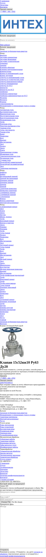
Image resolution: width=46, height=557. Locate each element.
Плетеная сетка (6, 124)
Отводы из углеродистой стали (12, 80)
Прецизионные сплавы (9, 152)
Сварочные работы (7, 441)
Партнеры (4, 469)
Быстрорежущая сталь (8, 112)
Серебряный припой (8, 195)
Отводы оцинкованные (9, 84)
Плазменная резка (7, 431)
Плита (2, 150)
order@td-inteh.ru (6, 383)
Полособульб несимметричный (12, 164)
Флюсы (3, 199)
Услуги (2, 3)
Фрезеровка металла (7, 443)
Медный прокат (6, 259)
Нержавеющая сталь (7, 120)
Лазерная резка (5, 433)
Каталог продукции (7, 47)
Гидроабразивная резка (9, 435)
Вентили (3, 55)
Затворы (3, 65)
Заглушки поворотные (8, 57)
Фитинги (3, 100)
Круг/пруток (5, 267)
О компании (4, 1)
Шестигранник (6, 142)
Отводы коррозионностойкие (11, 82)
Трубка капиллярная (8, 283)
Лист (2, 144)
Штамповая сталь (6, 154)
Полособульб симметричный (11, 162)
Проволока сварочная (8, 190)
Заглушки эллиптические (9, 61)
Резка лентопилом (7, 425)
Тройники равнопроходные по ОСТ (13, 96)
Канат (2, 134)
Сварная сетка (5, 128)
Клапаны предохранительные (11, 69)
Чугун (2, 421)
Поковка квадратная (7, 310)
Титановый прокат (7, 299)
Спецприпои (5, 197)
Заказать (3, 376)
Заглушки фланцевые (8, 59)
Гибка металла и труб (8, 445)
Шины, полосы (6, 217)
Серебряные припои (8, 193)
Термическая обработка (9, 457)
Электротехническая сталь (10, 156)
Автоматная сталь (7, 110)
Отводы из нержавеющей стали (12, 77)
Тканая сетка (5, 132)
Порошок (3, 229)
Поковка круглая (6, 308)
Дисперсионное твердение (10, 455)
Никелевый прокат (7, 279)
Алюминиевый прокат (8, 207)
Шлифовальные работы (9, 447)
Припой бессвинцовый (9, 178)
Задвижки (4, 63)
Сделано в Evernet (7, 479)
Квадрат (3, 140)
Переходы (4, 88)
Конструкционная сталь (9, 118)
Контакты (3, 7)
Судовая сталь (5, 160)
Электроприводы (6, 104)
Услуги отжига (5, 459)
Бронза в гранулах (7, 223)
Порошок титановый (8, 301)
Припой (3, 186)
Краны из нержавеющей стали (11, 73)
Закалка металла (6, 453)
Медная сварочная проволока (11, 269)
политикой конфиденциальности (12, 556)
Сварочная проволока (8, 188)
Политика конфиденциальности (12, 475)
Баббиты (3, 172)
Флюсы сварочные (7, 201)
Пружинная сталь (6, 158)
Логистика (4, 5)
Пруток (3, 215)
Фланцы (3, 102)
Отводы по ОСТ (6, 86)
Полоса (3, 146)
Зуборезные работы (7, 439)
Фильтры (3, 98)
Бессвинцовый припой (9, 176)
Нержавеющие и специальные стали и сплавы (17, 415)
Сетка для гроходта (7, 130)
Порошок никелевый (8, 287)
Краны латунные (6, 75)
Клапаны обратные (7, 67)
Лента (2, 148)
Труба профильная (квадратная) (12, 275)
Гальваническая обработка (10, 451)
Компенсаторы (5, 71)
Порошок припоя (6, 180)
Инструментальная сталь (9, 116)
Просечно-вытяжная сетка (10, 126)
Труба (2, 122)
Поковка (3, 227)
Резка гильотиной (7, 427)
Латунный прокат (7, 245)
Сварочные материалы (8, 417)
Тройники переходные (8, 94)
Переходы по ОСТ (7, 90)
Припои (3, 184)
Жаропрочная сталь (7, 114)
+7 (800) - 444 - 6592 (7, 11)
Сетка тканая (5, 233)
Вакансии (3, 473)
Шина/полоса (5, 265)
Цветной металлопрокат (9, 419)
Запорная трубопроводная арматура (13, 413)
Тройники (4, 92)
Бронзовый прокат (7, 221)
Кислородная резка (7, 429)
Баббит (2, 174)
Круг (2, 138)
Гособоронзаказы (6, 467)
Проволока (4, 136)
